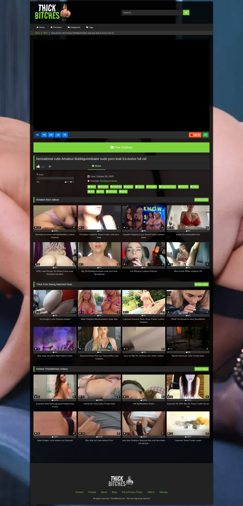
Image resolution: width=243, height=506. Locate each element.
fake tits (184, 187)
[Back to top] (234, 497)
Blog (114, 492)
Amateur (104, 187)
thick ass (112, 191)
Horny (195, 187)
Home (42, 27)
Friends (92, 492)
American (117, 187)
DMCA (151, 492)
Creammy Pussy (168, 187)
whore (124, 191)
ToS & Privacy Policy (132, 492)
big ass (129, 187)
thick (101, 191)
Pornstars (57, 27)
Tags (91, 27)
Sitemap (163, 492)
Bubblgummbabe (108, 181)
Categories (75, 27)
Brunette (152, 187)
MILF (45, 33)
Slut (92, 191)
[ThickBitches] (53, 13)
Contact (79, 492)
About (97, 166)
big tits (141, 187)
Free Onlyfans (123, 147)
